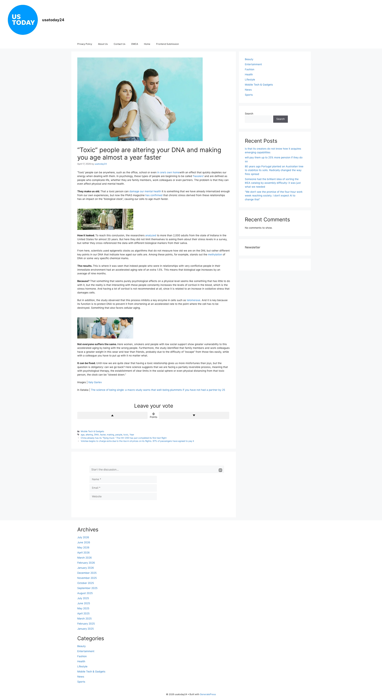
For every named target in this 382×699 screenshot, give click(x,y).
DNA (96, 434)
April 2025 (83, 613)
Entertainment (253, 64)
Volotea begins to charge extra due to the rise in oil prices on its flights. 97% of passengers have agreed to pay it (137, 441)
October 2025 (85, 583)
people (118, 434)
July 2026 (83, 537)
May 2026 (83, 547)
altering (89, 434)
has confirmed (153, 195)
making (110, 434)
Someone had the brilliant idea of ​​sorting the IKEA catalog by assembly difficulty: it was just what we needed (273, 183)
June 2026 (83, 542)
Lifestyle (250, 79)
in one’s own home (168, 172)
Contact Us (119, 44)
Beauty (249, 59)
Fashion (249, 69)
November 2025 (87, 577)
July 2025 (83, 598)
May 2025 (83, 608)
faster (103, 434)
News (248, 89)
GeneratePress (208, 694)
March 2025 (84, 618)
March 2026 (84, 557)
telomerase (193, 300)
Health (249, 74)
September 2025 (87, 588)
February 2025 (86, 623)
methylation (215, 254)
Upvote (112, 415)
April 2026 (83, 552)
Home (147, 44)
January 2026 (85, 567)
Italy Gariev (95, 382)
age (82, 434)
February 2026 (86, 562)
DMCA (134, 44)
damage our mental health (145, 191)
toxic (125, 434)
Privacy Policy (84, 44)
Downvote (194, 415)
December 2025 (87, 572)
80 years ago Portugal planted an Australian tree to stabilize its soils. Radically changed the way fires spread (274, 170)
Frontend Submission (167, 44)
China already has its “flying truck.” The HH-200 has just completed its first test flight (124, 438)
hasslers (198, 176)
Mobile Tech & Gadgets (92, 431)
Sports (249, 94)
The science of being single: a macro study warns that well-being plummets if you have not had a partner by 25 (158, 389)
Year (132, 434)
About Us (103, 44)
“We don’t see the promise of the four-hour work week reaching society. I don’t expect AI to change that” (273, 195)
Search (249, 113)
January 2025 (85, 628)
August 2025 (85, 593)
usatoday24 (53, 20)
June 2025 (83, 603)
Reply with (220, 470)
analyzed (150, 235)
